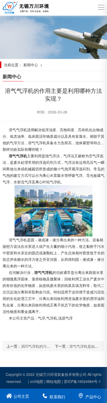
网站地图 (53, 381)
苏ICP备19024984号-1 (82, 381)
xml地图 (36, 381)
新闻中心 (30, 64)
